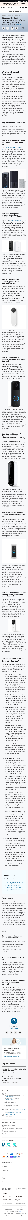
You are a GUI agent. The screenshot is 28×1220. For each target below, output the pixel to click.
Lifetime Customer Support (11, 1134)
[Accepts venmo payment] (15, 1156)
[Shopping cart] (20, 8)
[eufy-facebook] (6, 1189)
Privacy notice (19, 1209)
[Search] (17, 8)
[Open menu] (26, 8)
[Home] (7, 8)
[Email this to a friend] (16, 28)
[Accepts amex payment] (11, 1154)
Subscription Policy (19, 1215)
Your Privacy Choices (13, 1211)
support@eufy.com (21, 1109)
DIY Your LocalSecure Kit (11, 1056)
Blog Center (9, 15)
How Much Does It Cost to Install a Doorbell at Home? (14, 1070)
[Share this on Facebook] (7, 28)
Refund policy (9, 1209)
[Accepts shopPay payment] (11, 1156)
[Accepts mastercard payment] (3, 1156)
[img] (3, 1154)
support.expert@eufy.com (15, 1112)
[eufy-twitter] (9, 1189)
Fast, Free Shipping (9, 1125)
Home (3, 15)
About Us (8, 1207)
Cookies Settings (8, 1213)
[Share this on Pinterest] (12, 28)
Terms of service (19, 1213)
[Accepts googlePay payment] (22, 1154)
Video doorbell (18, 15)
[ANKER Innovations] (21, 1)
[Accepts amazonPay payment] (7, 1154)
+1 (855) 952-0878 (9, 1099)
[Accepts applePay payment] (15, 1154)
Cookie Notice (7, 1215)
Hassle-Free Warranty (10, 1131)
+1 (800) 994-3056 (9, 1104)
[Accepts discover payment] (18, 1154)
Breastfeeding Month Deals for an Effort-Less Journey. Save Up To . (14, 4)
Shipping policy (17, 1207)
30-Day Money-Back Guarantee (13, 1128)
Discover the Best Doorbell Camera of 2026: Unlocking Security (11, 1078)
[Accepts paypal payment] (7, 1156)
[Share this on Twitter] (3, 28)
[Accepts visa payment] (18, 1156)
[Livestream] (23, 8)
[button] (3, 1145)
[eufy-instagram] (3, 1189)
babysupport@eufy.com (14, 1110)
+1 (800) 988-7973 (9, 1096)
